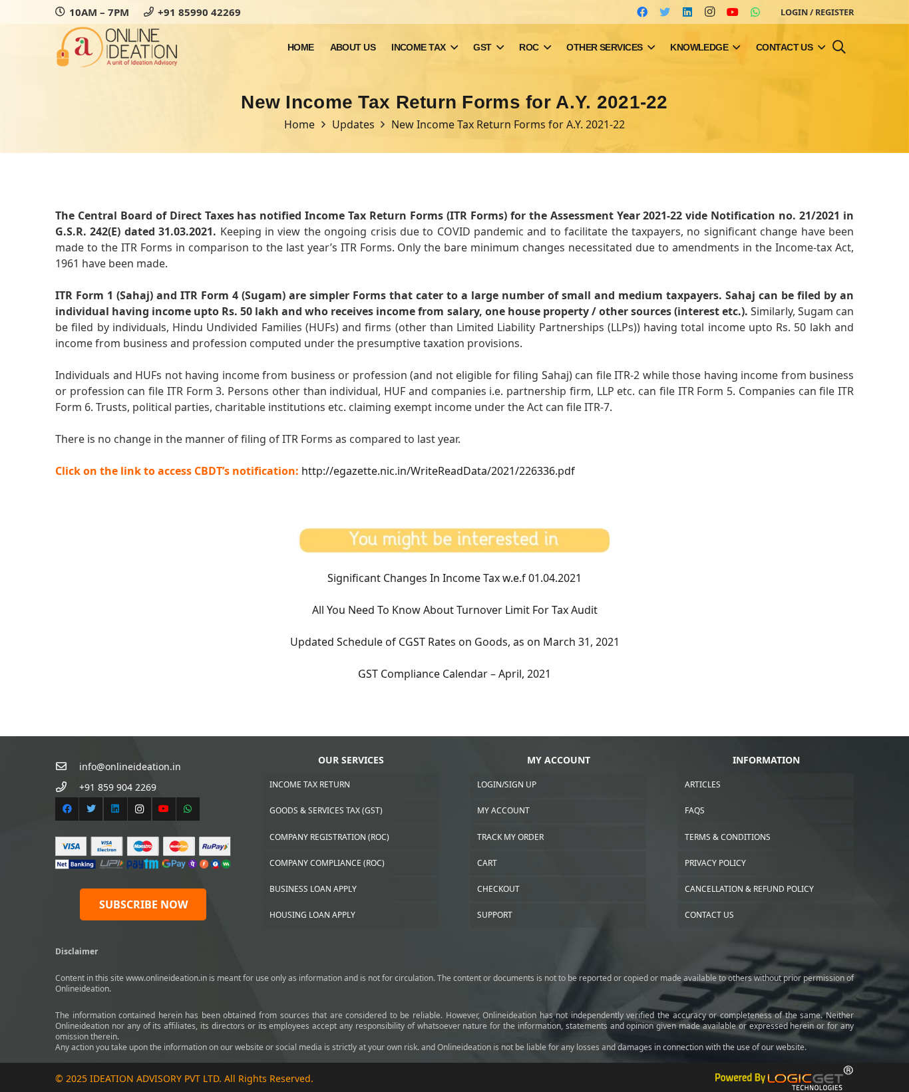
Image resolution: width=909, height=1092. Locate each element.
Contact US (709, 914)
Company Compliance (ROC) (327, 863)
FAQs (695, 810)
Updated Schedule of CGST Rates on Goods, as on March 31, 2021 (455, 641)
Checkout (498, 888)
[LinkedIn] (687, 12)
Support (494, 914)
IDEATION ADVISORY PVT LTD (154, 1078)
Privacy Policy (715, 863)
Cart (487, 863)
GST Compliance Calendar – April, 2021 (454, 673)
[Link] (117, 47)
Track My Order (510, 837)
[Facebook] (642, 12)
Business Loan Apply (313, 888)
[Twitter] (664, 12)
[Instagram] (710, 12)
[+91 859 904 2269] (67, 787)
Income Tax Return (310, 784)
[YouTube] (732, 12)
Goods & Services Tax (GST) (326, 810)
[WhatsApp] (755, 12)
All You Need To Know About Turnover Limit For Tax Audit (455, 610)
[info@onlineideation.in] (67, 766)
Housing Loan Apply (312, 914)
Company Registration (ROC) (329, 837)
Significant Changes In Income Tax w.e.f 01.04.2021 (454, 578)
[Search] (839, 48)
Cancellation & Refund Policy (749, 888)
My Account (503, 810)
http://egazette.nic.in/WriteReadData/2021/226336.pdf (438, 471)
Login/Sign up (506, 784)
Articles (703, 784)
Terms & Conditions (728, 837)
